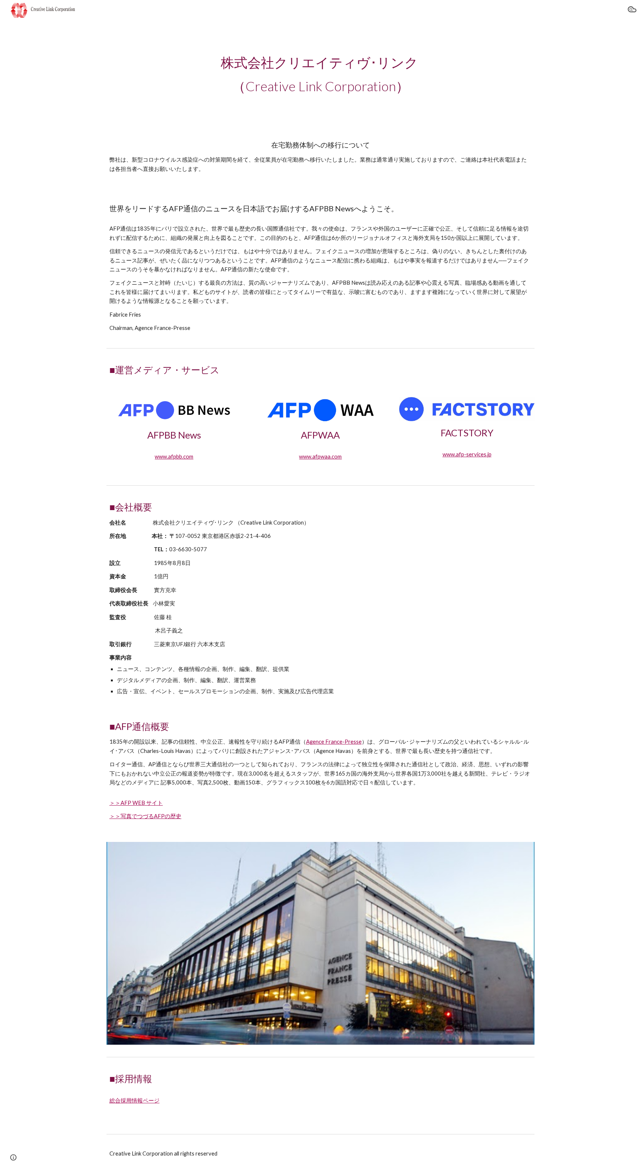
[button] (632, 10)
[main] (320, 74)
